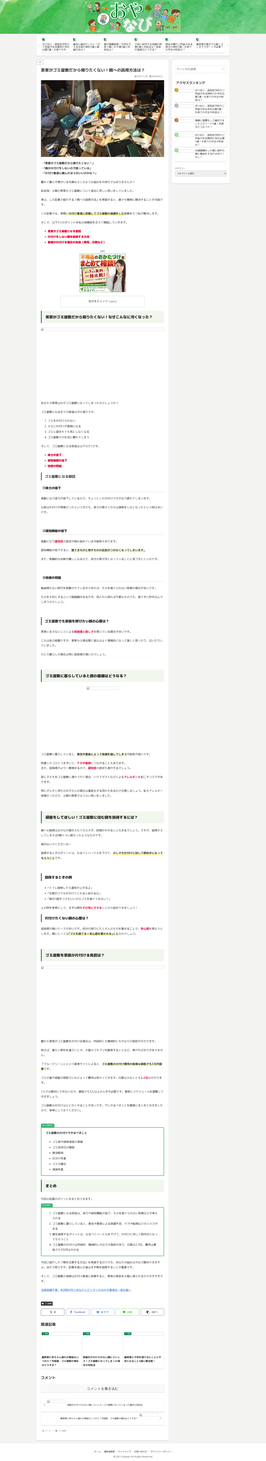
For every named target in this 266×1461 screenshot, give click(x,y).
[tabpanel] (56, 45)
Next (227, 45)
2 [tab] (133, 57)
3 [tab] (137, 57)
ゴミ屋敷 (48, 1303)
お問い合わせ (140, 1451)
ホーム (97, 1451)
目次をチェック (98, 301)
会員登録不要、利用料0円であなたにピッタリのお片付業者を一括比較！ (86, 1290)
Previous (38, 45)
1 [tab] (128, 57)
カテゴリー (180, 168)
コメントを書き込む (102, 1389)
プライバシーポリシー (161, 1451)
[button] (152, 1312)
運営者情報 (109, 1451)
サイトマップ (124, 1451)
